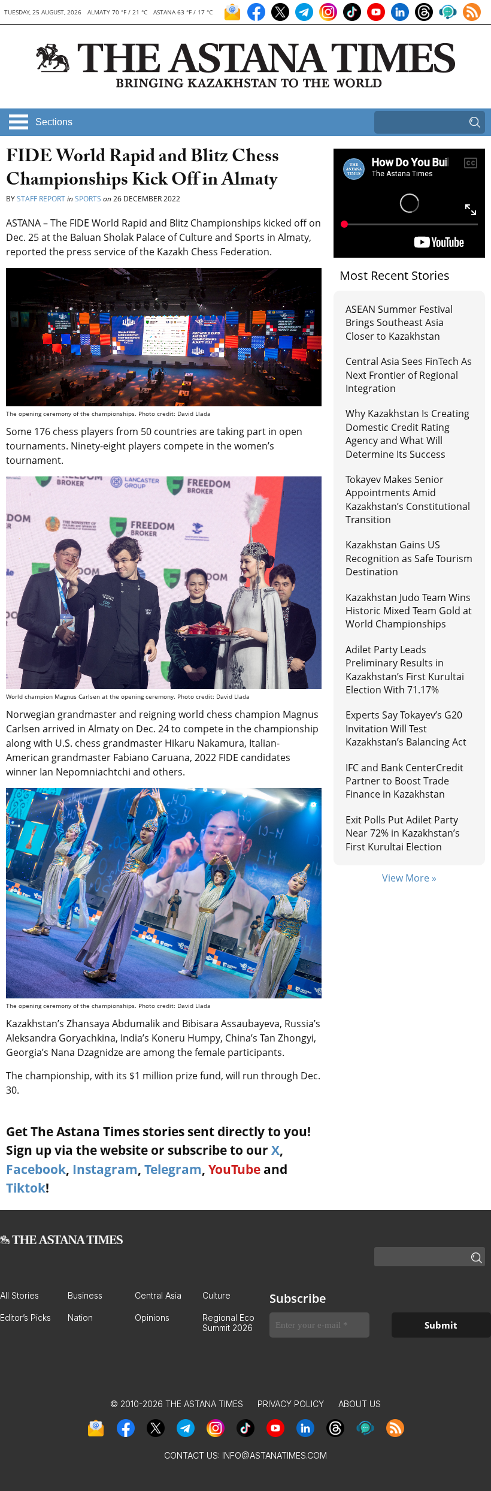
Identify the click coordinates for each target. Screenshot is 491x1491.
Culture (216, 1295)
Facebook (36, 1169)
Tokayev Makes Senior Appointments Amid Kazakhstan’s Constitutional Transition (407, 499)
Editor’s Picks (25, 1317)
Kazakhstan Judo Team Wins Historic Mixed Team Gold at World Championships (408, 611)
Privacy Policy (290, 1404)
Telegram (173, 1169)
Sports (88, 199)
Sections (53, 122)
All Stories (19, 1295)
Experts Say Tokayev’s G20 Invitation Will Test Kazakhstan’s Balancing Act (405, 728)
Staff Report (41, 199)
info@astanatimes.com (274, 1455)
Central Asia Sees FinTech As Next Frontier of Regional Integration (408, 375)
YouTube (234, 1169)
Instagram (105, 1169)
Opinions (152, 1317)
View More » (409, 878)
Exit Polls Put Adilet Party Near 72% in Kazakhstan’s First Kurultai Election (402, 833)
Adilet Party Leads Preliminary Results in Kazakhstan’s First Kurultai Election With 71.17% (404, 669)
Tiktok (26, 1187)
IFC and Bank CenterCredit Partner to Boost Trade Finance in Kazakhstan (404, 781)
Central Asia (158, 1295)
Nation (80, 1317)
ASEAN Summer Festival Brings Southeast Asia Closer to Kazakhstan (399, 323)
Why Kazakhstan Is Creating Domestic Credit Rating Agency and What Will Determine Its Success (407, 433)
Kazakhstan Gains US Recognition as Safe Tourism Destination (408, 558)
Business (85, 1295)
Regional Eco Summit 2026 (228, 1322)
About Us (359, 1404)
